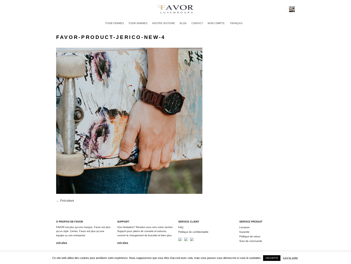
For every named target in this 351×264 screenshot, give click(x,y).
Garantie (244, 231)
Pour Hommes (138, 23)
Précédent (65, 200)
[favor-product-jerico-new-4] (129, 120)
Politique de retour (250, 236)
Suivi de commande (250, 241)
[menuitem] (237, 23)
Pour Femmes (114, 23)
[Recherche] (282, 9)
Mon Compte (216, 23)
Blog (183, 23)
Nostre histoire (163, 23)
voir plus (61, 242)
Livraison (244, 227)
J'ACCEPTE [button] (271, 258)
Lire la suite (290, 257)
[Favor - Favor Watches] (175, 9)
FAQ (180, 227)
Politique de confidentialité (193, 231)
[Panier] (292, 9)
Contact (197, 23)
